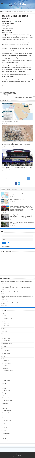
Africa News (6, 323)
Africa (4, 321)
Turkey (4, 438)
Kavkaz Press (7, 380)
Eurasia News (7, 350)
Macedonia (5, 386)
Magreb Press (7, 393)
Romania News (7, 417)
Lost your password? (7, 246)
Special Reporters (7, 436)
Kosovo (4, 383)
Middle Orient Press (8, 400)
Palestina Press (7, 412)
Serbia (4, 423)
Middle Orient (6, 396)
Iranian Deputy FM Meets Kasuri (23, 96)
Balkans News (7, 340)
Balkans (4, 333)
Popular (8, 189)
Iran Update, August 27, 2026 (10, 121)
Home (2, 11)
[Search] (28, 178)
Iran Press (6, 365)
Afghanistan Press (8, 318)
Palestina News (7, 410)
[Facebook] (16, 183)
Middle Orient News (8, 398)
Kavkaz (4, 376)
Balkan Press (7, 338)
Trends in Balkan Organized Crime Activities (11, 291)
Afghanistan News (8, 315)
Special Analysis (6, 433)
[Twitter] (19, 183)
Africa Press (6, 325)
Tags (20, 189)
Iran (6, 11)
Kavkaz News (7, 378)
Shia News (6, 427)
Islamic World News (8, 370)
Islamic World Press (8, 373)
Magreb (4, 388)
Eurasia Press (7, 353)
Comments (14, 189)
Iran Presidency (7, 363)
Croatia (4, 346)
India (4, 356)
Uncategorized (6, 441)
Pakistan (4, 406)
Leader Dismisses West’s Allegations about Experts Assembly (9, 92)
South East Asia (6, 430)
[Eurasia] (17, 4)
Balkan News (7, 335)
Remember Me (12, 243)
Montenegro (5, 403)
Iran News (6, 360)
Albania (4, 328)
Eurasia (4, 348)
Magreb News (7, 390)
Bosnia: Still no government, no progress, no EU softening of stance (16, 281)
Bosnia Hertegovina (7, 343)
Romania (5, 416)
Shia (3, 425)
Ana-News (5, 331)
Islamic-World (6, 368)
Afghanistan (5, 313)
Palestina (5, 408)
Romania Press (7, 420)
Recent (3, 189)
